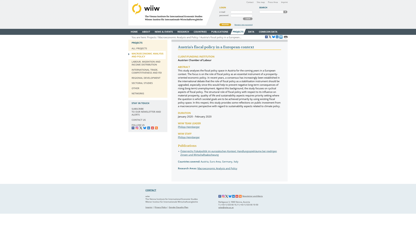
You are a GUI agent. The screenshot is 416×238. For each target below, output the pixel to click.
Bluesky (144, 128)
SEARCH (285, 12)
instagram (137, 128)
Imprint (284, 2)
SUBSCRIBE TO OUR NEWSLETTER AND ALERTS (146, 111)
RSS (156, 128)
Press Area (273, 2)
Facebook (133, 128)
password (223, 15)
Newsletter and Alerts (252, 196)
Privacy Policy (161, 207)
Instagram (223, 196)
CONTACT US (139, 119)
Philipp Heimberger (189, 126)
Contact (250, 2)
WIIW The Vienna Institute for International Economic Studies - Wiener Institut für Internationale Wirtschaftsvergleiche (172, 12)
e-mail (222, 12)
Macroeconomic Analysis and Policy (217, 168)
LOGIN (247, 19)
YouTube (152, 128)
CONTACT (150, 190)
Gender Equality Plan (178, 207)
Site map (261, 2)
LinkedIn (148, 128)
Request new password (243, 24)
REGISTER (225, 24)
